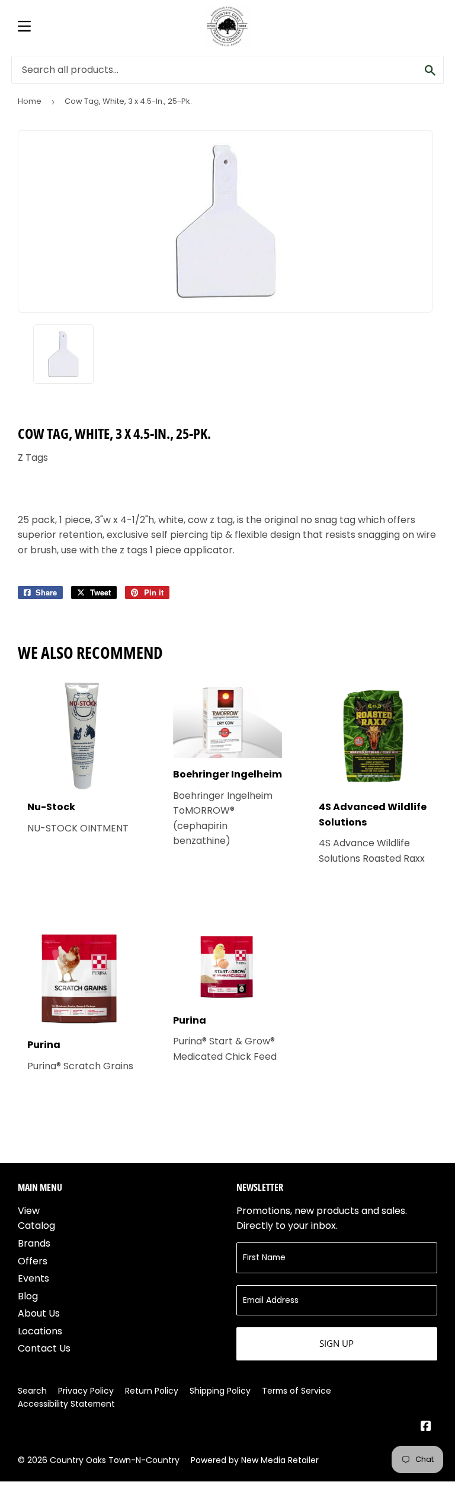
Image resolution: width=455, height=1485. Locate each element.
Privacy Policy (86, 1391)
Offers (32, 1261)
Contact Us (44, 1348)
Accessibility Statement (66, 1404)
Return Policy (151, 1391)
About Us (39, 1313)
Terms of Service (296, 1391)
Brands (34, 1243)
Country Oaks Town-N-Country (115, 1460)
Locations (40, 1331)
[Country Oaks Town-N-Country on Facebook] (426, 1427)
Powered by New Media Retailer (255, 1460)
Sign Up (336, 1343)
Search (32, 1391)
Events (33, 1278)
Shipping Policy (220, 1391)
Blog (28, 1296)
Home (29, 101)
